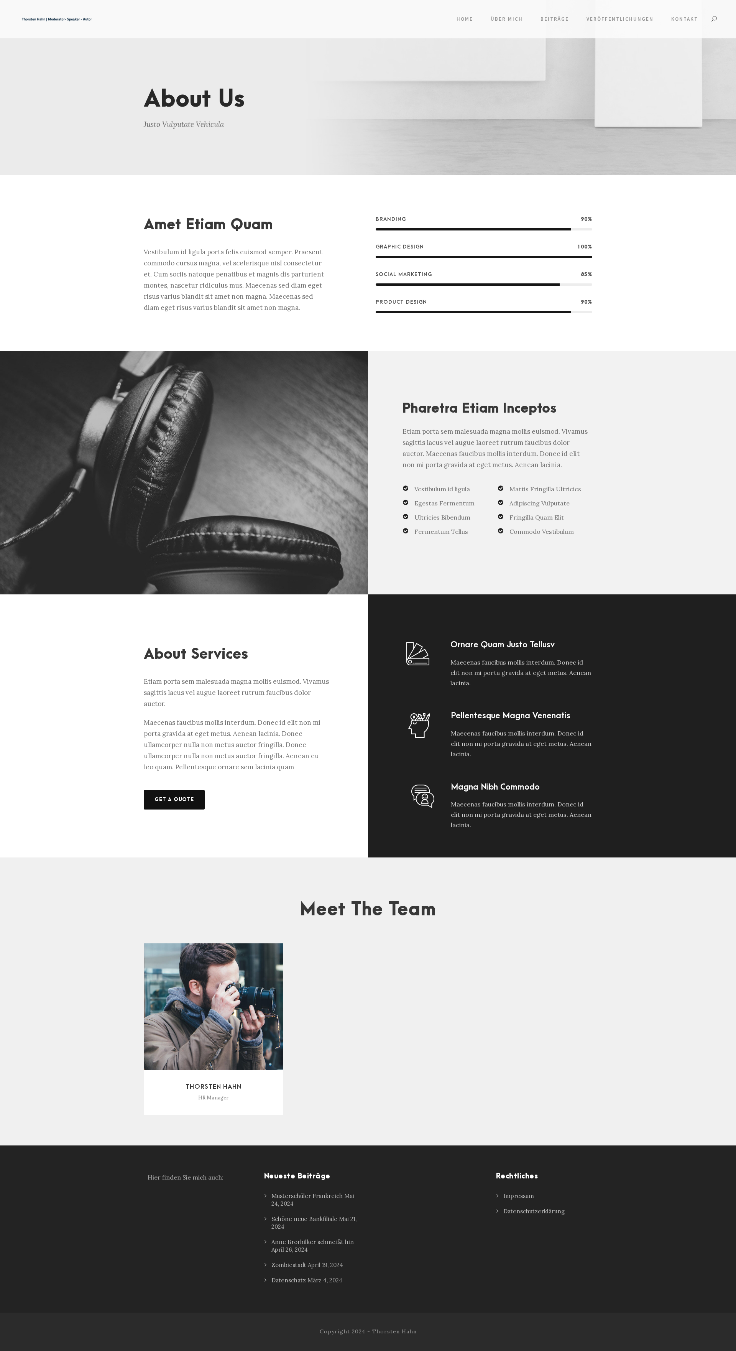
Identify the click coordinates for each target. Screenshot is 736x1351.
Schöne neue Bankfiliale (304, 1219)
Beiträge (554, 19)
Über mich (507, 19)
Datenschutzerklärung (534, 1211)
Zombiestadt (288, 1265)
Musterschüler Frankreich (307, 1196)
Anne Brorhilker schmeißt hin (312, 1242)
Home (465, 19)
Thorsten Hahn (214, 1086)
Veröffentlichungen (620, 19)
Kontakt (684, 19)
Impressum (518, 1196)
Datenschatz (288, 1280)
